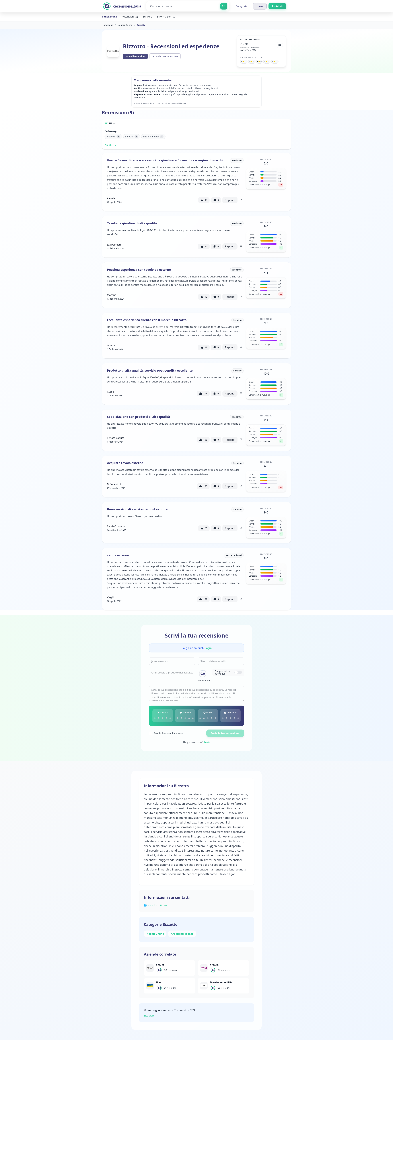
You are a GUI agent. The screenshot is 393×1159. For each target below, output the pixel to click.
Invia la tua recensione (225, 733)
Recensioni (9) (130, 16)
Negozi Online (125, 24)
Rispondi (230, 200)
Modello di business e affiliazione (172, 103)
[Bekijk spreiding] (280, 45)
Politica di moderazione (144, 103)
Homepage (107, 24)
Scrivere (147, 16)
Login (208, 648)
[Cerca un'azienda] (223, 6)
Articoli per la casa (182, 933)
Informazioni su (166, 16)
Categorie (241, 6)
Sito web (149, 1015)
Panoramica (109, 16)
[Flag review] (241, 200)
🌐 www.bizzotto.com (156, 905)
